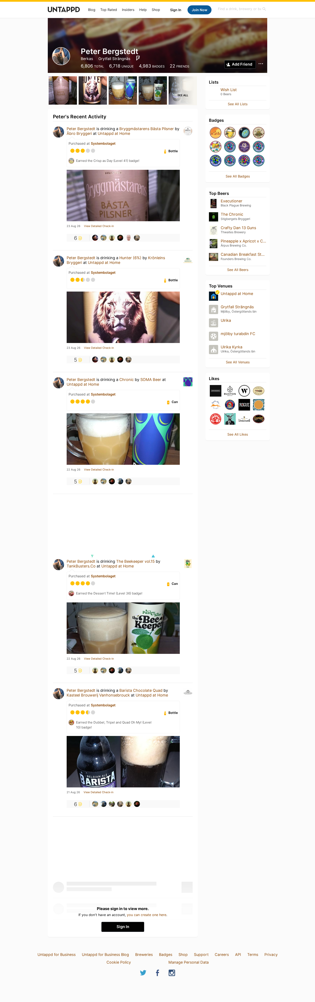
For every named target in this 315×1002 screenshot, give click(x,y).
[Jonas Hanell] (103, 238)
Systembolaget (103, 143)
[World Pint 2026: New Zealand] (215, 161)
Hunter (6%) (130, 258)
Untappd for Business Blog (105, 954)
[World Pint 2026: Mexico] (244, 161)
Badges (165, 954)
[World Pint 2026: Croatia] (230, 161)
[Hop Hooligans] (215, 391)
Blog (91, 10)
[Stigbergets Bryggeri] (258, 405)
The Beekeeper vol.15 (135, 561)
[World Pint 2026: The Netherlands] (258, 147)
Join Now (199, 10)
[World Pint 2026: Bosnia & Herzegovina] (230, 147)
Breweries (144, 954)
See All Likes (237, 434)
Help (143, 10)
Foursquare (138, 58)
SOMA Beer (150, 379)
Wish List (228, 89)
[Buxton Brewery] (230, 391)
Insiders (128, 10)
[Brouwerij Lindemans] (244, 419)
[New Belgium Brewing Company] (215, 419)
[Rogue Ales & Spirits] (244, 405)
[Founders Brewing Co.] (258, 419)
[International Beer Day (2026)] (244, 133)
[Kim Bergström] (112, 238)
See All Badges (238, 176)
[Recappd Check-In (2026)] (215, 147)
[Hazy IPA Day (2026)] (215, 133)
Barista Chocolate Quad (140, 690)
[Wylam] (244, 391)
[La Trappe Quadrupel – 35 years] (244, 147)
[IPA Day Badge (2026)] (258, 133)
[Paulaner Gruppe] (230, 405)
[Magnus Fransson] (112, 804)
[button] (153, 556)
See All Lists (238, 104)
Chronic (126, 379)
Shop (156, 10)
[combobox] (242, 9)
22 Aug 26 (73, 469)
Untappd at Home (114, 133)
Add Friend (242, 64)
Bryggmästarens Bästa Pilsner (146, 128)
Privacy (271, 954)
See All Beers (237, 270)
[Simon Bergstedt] (95, 238)
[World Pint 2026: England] (258, 161)
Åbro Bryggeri (79, 133)
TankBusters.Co (81, 566)
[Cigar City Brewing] (258, 391)
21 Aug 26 (73, 792)
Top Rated (108, 10)
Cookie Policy (118, 962)
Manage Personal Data (188, 962)
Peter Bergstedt (81, 128)
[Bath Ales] (215, 405)
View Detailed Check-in (99, 226)
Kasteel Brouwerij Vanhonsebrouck (98, 695)
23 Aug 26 (73, 226)
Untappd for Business (57, 954)
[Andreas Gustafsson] (120, 481)
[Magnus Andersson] (120, 238)
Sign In (175, 10)
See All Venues (238, 362)
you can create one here (146, 915)
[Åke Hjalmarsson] (129, 238)
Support (201, 954)
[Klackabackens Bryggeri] (230, 419)
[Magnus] (137, 238)
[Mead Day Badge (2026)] (230, 133)
